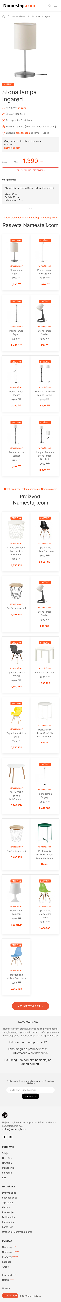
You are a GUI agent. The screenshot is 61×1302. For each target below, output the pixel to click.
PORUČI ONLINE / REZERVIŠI (29, 170)
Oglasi (5, 1279)
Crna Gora (7, 1158)
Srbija (5, 1153)
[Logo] (19, 5)
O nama (6, 1288)
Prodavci (7, 1256)
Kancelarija (8, 1222)
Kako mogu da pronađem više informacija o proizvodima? (28, 1051)
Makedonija (8, 1167)
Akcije (5, 1266)
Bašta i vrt (7, 1226)
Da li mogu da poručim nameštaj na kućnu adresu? (27, 1062)
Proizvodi (7, 1275)
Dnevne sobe (9, 1192)
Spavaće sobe (9, 1197)
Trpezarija (7, 1202)
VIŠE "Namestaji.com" (29, 1006)
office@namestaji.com (14, 1129)
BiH (4, 1177)
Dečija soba (8, 1217)
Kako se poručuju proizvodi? (28, 1042)
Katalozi (6, 1261)
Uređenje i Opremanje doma (17, 1231)
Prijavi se (30, 1096)
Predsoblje (7, 1212)
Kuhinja (6, 1207)
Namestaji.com (18, 16)
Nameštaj (7, 1247)
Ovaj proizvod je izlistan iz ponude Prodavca (23, 143)
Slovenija (7, 1172)
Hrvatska (7, 1162)
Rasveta (22, 107)
